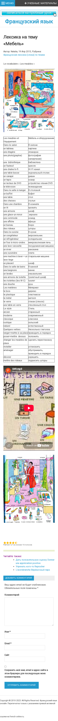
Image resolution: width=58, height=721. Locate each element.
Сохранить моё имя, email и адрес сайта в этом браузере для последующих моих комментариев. (26, 673)
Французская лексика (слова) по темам (24, 55)
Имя (8, 631)
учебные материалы (42, 3)
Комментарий (12, 594)
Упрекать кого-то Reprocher (30, 566)
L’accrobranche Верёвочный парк (33, 570)
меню (9, 3)
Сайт (7, 655)
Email (8, 643)
